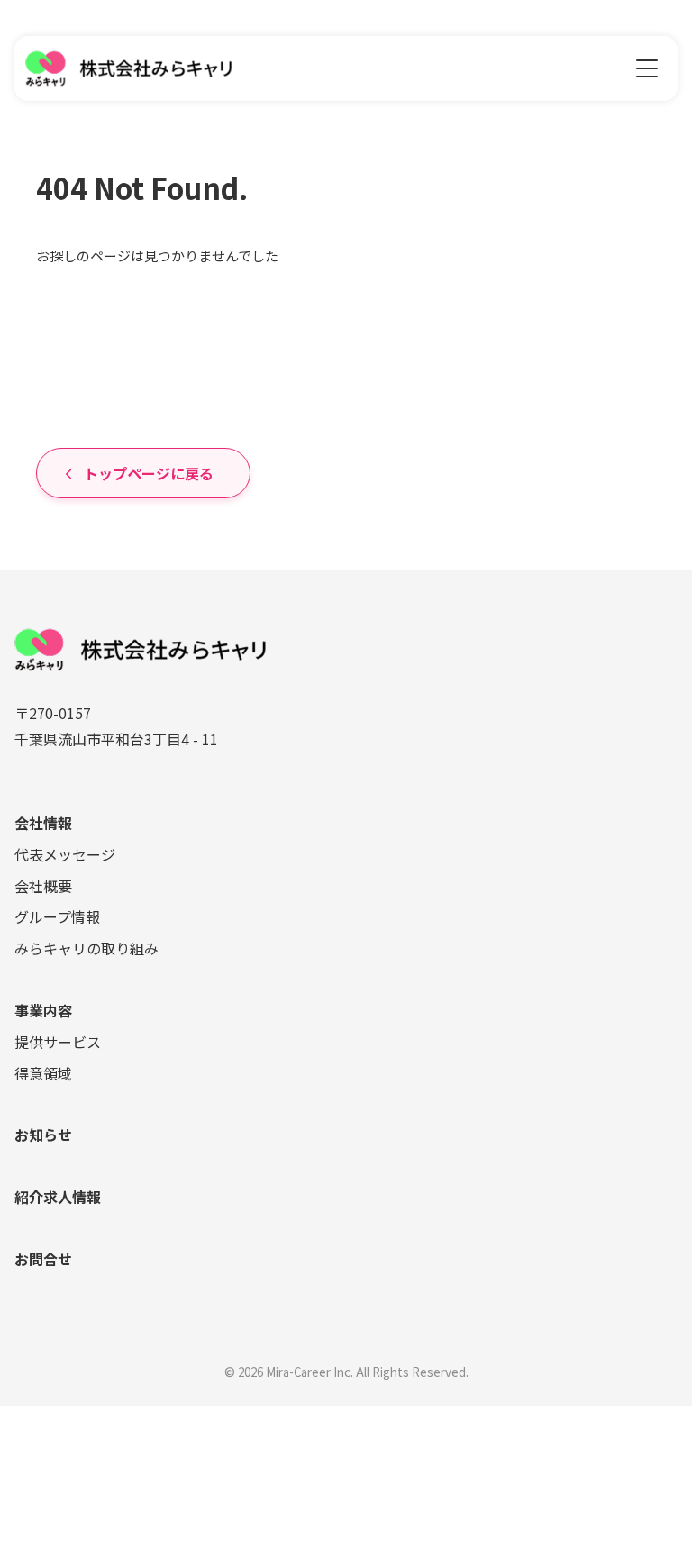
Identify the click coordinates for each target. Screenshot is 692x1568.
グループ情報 (57, 916)
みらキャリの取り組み (86, 948)
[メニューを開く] (647, 68)
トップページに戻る (149, 473)
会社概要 (43, 886)
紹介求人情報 (57, 1197)
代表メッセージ (64, 854)
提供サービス (57, 1042)
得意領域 (43, 1073)
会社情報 (43, 823)
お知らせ (43, 1134)
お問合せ (43, 1259)
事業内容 (43, 1010)
